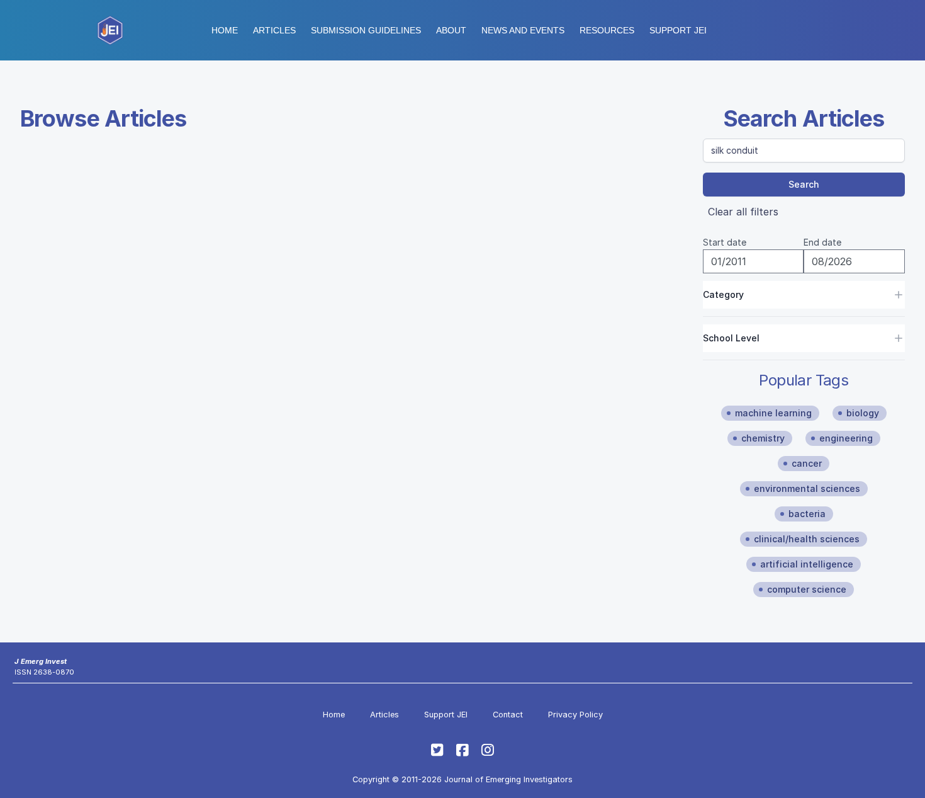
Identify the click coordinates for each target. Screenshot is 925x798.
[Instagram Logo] (487, 750)
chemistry (763, 438)
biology (862, 413)
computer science (806, 589)
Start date (724, 242)
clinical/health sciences (807, 538)
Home (224, 30)
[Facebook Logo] (462, 750)
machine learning (773, 413)
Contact (508, 714)
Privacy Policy (575, 714)
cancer (807, 463)
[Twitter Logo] (437, 750)
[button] (366, 30)
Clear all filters (743, 211)
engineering (846, 438)
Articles (274, 30)
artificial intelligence (806, 564)
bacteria (807, 513)
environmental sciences (807, 488)
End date (822, 242)
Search (803, 184)
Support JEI (446, 714)
